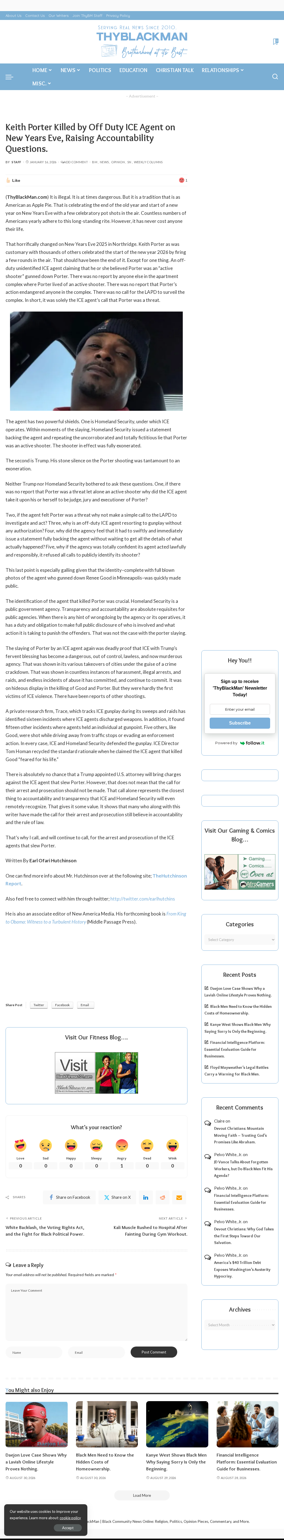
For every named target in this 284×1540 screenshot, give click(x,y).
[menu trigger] (12, 76)
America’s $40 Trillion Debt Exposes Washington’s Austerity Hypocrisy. (242, 1269)
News (104, 162)
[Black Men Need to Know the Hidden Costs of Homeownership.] (107, 1424)
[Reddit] (162, 1197)
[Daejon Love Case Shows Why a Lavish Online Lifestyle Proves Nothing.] (37, 1424)
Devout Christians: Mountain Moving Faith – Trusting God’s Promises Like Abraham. (240, 1135)
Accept (67, 1528)
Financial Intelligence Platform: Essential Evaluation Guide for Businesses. (234, 1049)
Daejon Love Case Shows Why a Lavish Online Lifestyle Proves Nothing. (36, 1461)
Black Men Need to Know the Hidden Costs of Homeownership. (105, 1461)
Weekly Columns (148, 162)
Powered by (226, 743)
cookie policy (70, 1518)
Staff (16, 162)
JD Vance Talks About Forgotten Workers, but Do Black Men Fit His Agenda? (243, 1168)
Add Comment (76, 162)
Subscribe (240, 723)
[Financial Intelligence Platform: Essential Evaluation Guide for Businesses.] (248, 1424)
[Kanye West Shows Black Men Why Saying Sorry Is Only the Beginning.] (177, 1424)
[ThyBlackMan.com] (142, 42)
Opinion (118, 162)
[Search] (275, 76)
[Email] (179, 1197)
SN (129, 162)
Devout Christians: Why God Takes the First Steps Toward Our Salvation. (244, 1236)
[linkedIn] (146, 1197)
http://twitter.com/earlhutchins (142, 899)
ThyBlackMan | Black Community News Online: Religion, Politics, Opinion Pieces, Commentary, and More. (163, 1521)
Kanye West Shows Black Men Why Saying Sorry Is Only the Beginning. (176, 1461)
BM (94, 162)
